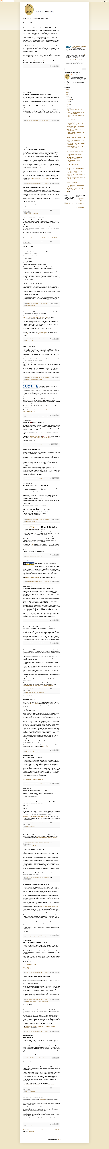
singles (43, 416)
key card (33, 305)
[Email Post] (51, 65)
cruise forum (28, 445)
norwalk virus (41, 936)
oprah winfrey (37, 379)
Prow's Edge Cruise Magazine (78, 74)
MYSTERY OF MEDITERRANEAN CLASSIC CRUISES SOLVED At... (76, 113)
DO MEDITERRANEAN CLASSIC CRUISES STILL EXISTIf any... (75, 127)
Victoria (39, 751)
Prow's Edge (31, 16)
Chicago (27, 379)
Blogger (59, 1139)
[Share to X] (56, 66)
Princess (29, 521)
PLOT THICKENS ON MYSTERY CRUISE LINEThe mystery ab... (75, 121)
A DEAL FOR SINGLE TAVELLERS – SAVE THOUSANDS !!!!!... (75, 133)
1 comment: (45, 303)
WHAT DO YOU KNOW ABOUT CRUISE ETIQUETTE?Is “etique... (75, 164)
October (68, 101)
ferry (27, 751)
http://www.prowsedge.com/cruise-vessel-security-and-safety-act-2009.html (42, 176)
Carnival (30, 1091)
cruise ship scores (32, 692)
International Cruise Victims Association (39, 178)
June (68, 108)
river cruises (32, 416)
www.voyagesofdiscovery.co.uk (29, 964)
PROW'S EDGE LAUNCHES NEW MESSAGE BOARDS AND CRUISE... (76, 144)
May (68, 191)
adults (27, 1091)
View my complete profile (70, 84)
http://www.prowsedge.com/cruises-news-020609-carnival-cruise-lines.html (39, 1084)
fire (27, 521)
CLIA (33, 845)
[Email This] (53, 66)
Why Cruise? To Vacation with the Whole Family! (75, 54)
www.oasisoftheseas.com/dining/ (32, 577)
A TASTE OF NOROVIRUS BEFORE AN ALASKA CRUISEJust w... (75, 172)
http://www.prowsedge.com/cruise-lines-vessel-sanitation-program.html (38, 685)
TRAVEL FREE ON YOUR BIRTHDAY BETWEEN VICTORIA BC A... (74, 158)
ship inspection (41, 692)
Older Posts (57, 1129)
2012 (67, 91)
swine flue (34, 1001)
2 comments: (46, 120)
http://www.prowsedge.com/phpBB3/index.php (33, 536)
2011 (67, 92)
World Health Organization (43, 1001)
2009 (67, 96)
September (69, 102)
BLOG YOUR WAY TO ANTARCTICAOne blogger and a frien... (75, 110)
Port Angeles (30, 751)
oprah (33, 379)
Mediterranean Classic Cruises (32, 340)
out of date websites (34, 213)
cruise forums (33, 556)
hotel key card (29, 305)
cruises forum (33, 445)
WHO (38, 1001)
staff (41, 379)
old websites (28, 213)
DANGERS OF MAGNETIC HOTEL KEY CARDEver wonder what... (75, 124)
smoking (31, 1125)
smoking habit (42, 1099)
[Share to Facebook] (57, 66)
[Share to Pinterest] (58, 66)
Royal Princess (34, 521)
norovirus (34, 936)
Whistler (46, 936)
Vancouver (35, 751)
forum (38, 445)
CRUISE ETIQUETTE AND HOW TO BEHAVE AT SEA (35, 816)
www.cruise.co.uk (26, 966)
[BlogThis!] (54, 66)
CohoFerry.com (45, 746)
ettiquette (33, 826)
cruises (27, 416)
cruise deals (36, 845)
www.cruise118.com (27, 968)
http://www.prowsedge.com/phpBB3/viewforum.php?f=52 (35, 317)
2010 (67, 94)
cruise (31, 379)
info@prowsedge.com (43, 332)
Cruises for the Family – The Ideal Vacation (74, 59)
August (68, 104)
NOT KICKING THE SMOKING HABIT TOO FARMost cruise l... (75, 189)
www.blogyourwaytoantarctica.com (39, 60)
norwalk (37, 936)
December (69, 97)
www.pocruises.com (27, 967)
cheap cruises (29, 845)
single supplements (37, 416)
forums (40, 556)
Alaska (27, 936)
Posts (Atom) (31, 1131)
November (69, 99)
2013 (67, 89)
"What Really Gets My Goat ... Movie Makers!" (41, 437)
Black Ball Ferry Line (34, 703)
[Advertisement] (41, 79)
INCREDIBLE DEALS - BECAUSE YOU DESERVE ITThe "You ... (75, 166)
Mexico (31, 1001)
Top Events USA (81, 203)
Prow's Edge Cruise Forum (34, 436)
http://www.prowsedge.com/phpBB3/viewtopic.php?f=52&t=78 (44, 237)
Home (42, 1129)
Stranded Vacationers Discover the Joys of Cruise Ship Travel (79, 47)
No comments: (46, 65)
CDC (27, 692)
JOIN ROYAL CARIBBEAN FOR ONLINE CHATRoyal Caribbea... (75, 147)
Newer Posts (25, 1129)
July (68, 106)
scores (37, 692)
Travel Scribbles (81, 207)
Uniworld (46, 416)
